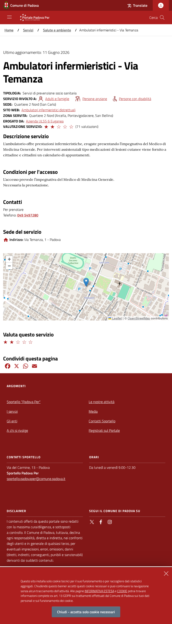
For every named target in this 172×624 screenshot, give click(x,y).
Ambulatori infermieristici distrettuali (48, 110)
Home (8, 30)
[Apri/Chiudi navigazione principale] (9, 17)
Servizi (28, 30)
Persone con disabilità (135, 98)
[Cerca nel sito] (162, 17)
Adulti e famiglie (57, 98)
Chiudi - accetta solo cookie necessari (86, 612)
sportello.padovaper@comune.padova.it (36, 478)
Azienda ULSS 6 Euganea (45, 121)
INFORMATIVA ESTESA (99, 591)
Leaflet (116, 318)
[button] (46, 126)
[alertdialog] (86, 595)
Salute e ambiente (57, 30)
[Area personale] (161, 5)
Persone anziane (94, 98)
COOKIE (122, 591)
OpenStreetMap (139, 318)
